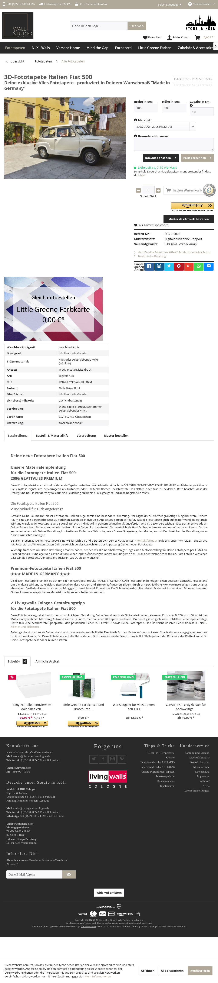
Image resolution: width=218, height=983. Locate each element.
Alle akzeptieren (172, 971)
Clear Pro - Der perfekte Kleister (161, 755)
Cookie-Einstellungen (196, 790)
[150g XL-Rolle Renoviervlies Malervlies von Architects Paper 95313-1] (32, 685)
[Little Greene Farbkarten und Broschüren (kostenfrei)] (83, 685)
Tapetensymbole (165, 776)
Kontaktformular (199, 762)
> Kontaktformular (146, 540)
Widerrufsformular (199, 757)
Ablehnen (148, 971)
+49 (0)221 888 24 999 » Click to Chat (42, 816)
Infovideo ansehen (158, 158)
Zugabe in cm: (200, 102)
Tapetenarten (167, 785)
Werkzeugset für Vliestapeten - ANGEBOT (135, 707)
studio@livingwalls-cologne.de (31, 808)
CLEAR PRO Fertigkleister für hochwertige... (186, 707)
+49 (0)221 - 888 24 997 (21, 4)
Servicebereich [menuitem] (202, 4)
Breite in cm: (143, 102)
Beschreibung (17, 436)
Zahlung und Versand (197, 752)
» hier (141, 175)
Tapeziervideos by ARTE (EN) (157, 766)
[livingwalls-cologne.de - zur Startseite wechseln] (17, 25)
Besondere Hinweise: (153, 136)
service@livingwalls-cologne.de (31, 756)
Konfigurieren (200, 971)
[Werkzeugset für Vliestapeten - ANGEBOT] (134, 685)
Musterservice (201, 766)
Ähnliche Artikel (47, 661)
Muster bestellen (116, 436)
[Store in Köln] (201, 22)
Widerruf (204, 781)
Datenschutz (202, 771)
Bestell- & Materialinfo (52, 436)
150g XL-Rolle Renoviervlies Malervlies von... (32, 707)
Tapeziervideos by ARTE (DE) (157, 762)
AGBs (206, 785)
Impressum (203, 776)
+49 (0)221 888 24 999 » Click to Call (38, 812)
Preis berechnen (194, 158)
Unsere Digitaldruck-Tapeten (158, 771)
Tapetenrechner (166, 781)
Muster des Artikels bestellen (188, 219)
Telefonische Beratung (151, 256)
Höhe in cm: (171, 102)
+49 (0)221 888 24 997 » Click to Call (38, 760)
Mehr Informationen (98, 976)
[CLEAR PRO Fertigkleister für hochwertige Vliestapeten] (185, 685)
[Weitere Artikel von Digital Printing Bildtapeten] (193, 81)
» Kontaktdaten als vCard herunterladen (29, 752)
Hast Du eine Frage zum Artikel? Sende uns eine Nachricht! (174, 252)
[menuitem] (108, 26)
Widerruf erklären (109, 893)
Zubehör (17, 661)
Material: (144, 120)
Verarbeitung (86, 436)
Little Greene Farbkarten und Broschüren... (83, 707)
